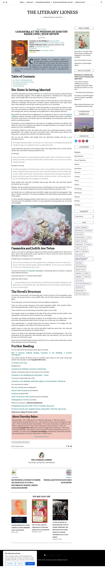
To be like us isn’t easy (19, 363)
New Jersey (79, 255)
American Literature (41, 43)
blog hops (79, 234)
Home (22, 2)
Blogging (77, 152)
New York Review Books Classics (20, 442)
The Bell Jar (14, 393)
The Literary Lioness (18, 446)
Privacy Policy (80, 2)
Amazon (51, 50)
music (77, 251)
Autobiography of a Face (18, 400)
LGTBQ (61, 43)
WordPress (79, 287)
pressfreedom (80, 266)
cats (89, 237)
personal (78, 263)
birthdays (79, 230)
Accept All (30, 563)
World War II (80, 290)
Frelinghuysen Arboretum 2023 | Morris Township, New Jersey (32, 406)
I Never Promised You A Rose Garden (22, 397)
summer (78, 276)
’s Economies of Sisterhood (28, 369)
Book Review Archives (43, 2)
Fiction (51, 43)
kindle (88, 244)
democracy (79, 244)
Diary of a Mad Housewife (19, 390)
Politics (76, 185)
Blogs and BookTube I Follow (63, 2)
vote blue (79, 280)
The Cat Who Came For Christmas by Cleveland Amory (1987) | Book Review (40, 527)
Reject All (20, 563)
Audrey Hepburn (81, 227)
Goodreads (32, 48)
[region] (20, 559)
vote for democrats (83, 283)
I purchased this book (42, 47)
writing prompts (81, 294)
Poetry (76, 180)
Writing (76, 201)
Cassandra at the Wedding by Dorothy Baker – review (30, 375)
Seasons (77, 197)
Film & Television (80, 160)
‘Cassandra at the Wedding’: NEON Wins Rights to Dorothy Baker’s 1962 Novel (38, 381)
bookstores (79, 237)
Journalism (77, 168)
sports (86, 273)
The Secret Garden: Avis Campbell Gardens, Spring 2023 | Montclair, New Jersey (38, 409)
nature (85, 251)
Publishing (77, 189)
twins (38, 94)
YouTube (77, 205)
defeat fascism (80, 241)
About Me (30, 2)
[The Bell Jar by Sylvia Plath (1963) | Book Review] (69, 472)
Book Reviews (41, 29)
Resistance (77, 193)
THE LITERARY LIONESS (52, 12)
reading (78, 273)
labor (77, 248)
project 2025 (80, 270)
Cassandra (31, 271)
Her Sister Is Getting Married (22, 80)
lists (84, 248)
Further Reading (18, 86)
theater (87, 276)
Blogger (89, 230)
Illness (56, 43)
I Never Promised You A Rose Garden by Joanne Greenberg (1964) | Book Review (20, 528)
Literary (77, 176)
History (76, 164)
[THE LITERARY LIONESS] (52, 555)
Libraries (77, 172)
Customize (10, 563)
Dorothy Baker (54, 41)
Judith (41, 271)
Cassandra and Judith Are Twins (23, 82)
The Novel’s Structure (20, 84)
